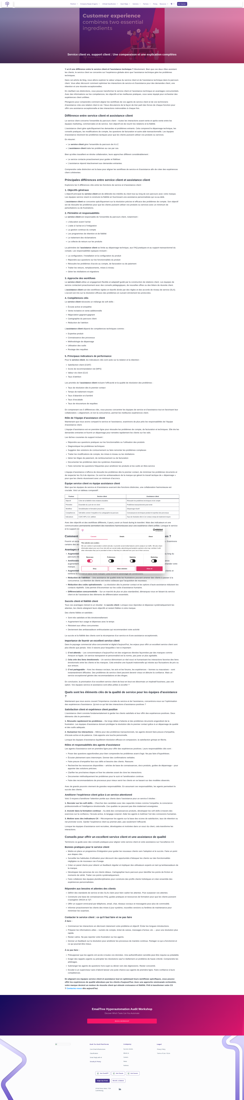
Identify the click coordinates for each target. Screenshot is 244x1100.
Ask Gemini (134, 1073)
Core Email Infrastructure (97, 1049)
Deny (94, 568)
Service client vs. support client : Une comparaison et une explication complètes (122, 54)
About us (126, 1053)
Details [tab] (122, 536)
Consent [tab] (93, 536)
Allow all (149, 568)
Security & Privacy (95, 1061)
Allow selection (122, 568)
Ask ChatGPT (104, 1073)
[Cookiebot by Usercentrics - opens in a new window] (154, 530)
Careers (125, 1057)
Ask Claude (119, 1073)
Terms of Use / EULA (163, 1053)
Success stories (128, 1049)
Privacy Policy (161, 1049)
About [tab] (151, 536)
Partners (126, 1065)
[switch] (111, 560)
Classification (94, 1053)
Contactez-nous (74, 988)
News (125, 1061)
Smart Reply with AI (96, 1057)
